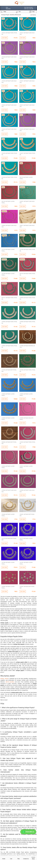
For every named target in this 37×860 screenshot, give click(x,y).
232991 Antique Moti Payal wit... (27, 587)
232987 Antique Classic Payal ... (8, 587)
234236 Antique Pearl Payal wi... (9, 153)
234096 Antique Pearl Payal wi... (27, 322)
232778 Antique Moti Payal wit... (9, 539)
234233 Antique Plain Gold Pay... (27, 105)
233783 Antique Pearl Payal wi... (27, 250)
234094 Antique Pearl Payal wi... (27, 298)
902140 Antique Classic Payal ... (8, 202)
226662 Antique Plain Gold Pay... (9, 226)
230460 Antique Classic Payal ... (8, 515)
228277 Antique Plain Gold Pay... (27, 226)
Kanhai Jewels (4, 678)
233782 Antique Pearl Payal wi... (27, 370)
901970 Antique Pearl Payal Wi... (27, 274)
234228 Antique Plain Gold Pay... (9, 57)
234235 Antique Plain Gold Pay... (27, 129)
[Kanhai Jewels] (19, 3)
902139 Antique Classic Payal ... (26, 177)
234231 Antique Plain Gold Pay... (27, 81)
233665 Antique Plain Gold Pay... (27, 490)
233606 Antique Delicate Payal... (26, 418)
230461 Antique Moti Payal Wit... (27, 515)
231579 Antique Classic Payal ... (8, 250)
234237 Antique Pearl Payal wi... (27, 153)
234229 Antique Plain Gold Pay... (27, 57)
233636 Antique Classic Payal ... (8, 466)
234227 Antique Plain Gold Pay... (27, 33)
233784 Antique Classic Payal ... (8, 274)
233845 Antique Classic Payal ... (26, 394)
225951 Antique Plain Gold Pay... (27, 202)
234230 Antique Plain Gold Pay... (9, 81)
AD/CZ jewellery (10, 682)
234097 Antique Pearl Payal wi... (9, 346)
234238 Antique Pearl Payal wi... (9, 177)
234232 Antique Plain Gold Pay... (9, 105)
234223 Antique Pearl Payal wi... (9, 33)
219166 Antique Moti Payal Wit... (9, 370)
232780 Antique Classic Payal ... (8, 563)
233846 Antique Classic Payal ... (8, 418)
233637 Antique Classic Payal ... (26, 466)
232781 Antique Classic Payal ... (26, 563)
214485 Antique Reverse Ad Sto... (27, 346)
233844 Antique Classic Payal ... (8, 394)
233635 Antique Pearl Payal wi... (27, 442)
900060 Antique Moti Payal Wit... (9, 442)
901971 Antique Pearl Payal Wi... (9, 298)
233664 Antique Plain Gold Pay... (9, 490)
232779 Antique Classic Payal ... (26, 539)
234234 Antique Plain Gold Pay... (9, 129)
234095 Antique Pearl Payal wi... (9, 322)
